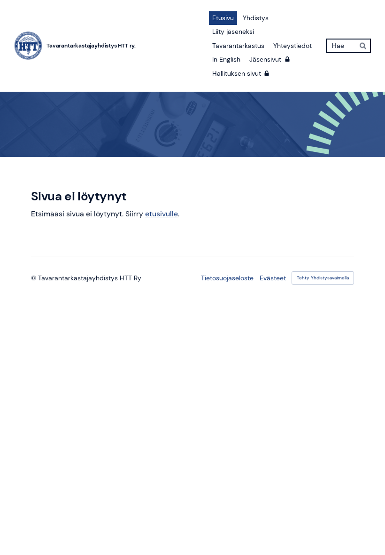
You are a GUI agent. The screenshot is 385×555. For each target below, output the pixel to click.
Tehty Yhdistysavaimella (323, 278)
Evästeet (273, 278)
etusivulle (161, 214)
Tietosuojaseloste (227, 278)
